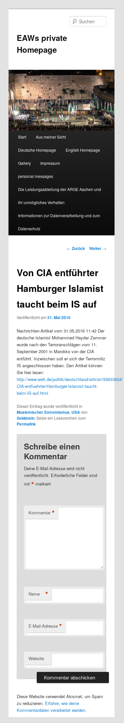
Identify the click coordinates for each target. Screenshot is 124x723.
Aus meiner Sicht (51, 137)
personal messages (35, 176)
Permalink (26, 424)
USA (76, 412)
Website (36, 658)
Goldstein (25, 418)
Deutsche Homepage (37, 150)
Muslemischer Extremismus (43, 412)
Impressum (50, 163)
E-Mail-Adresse (45, 626)
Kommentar (42, 512)
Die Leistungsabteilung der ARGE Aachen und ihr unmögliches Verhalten (59, 195)
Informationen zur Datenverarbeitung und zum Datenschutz (59, 222)
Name (38, 594)
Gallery (24, 163)
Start (22, 137)
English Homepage (83, 150)
